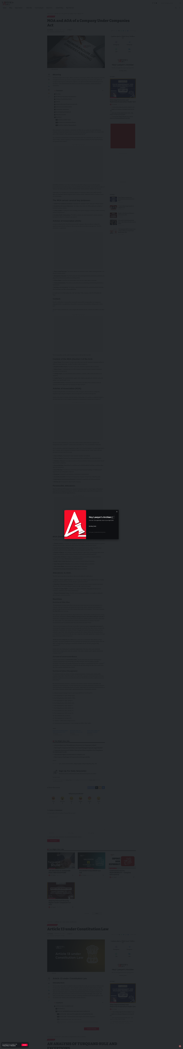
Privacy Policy (6, 1045)
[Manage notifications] (180, 1046)
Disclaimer (13, 1045)
